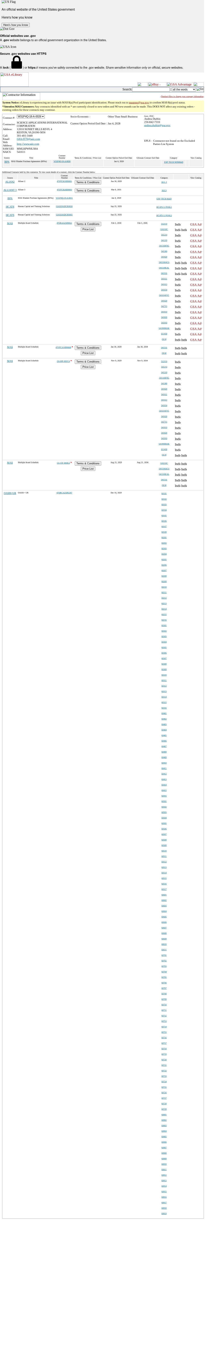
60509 (164, 845)
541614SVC (164, 295)
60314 (164, 697)
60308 (164, 664)
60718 (164, 1049)
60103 (164, 504)
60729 (164, 1109)
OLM (164, 339)
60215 (164, 614)
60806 (164, 1142)
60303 (164, 636)
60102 (164, 499)
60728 (164, 1103)
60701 (164, 955)
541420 (164, 257)
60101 (164, 493)
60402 (164, 719)
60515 (164, 878)
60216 (164, 620)
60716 (164, 1038)
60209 (164, 581)
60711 (164, 1010)
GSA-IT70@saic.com (28, 138)
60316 (164, 708)
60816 (164, 1197)
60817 (164, 1202)
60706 (164, 983)
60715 (164, 1032)
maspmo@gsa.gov (139, 102)
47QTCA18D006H (63, 347)
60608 (164, 933)
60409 (164, 757)
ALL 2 (164, 182)
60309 (164, 669)
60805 (164, 1136)
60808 (164, 1153)
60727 (164, 1098)
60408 (164, 752)
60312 (164, 686)
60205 (164, 559)
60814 (164, 1186)
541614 (164, 290)
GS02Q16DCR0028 (64, 206)
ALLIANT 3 (10, 190)
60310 (164, 675)
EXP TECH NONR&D (173, 162)
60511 (164, 856)
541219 (164, 240)
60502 (164, 807)
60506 (164, 829)
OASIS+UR (10, 493)
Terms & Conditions (88, 182)
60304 (164, 642)
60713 (164, 1021)
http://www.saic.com (28, 143)
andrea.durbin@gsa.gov (157, 125)
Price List (88, 229)
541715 (164, 306)
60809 (164, 1158)
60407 (164, 746)
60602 (164, 900)
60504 (164, 818)
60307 (164, 658)
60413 (164, 779)
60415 (164, 790)
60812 (164, 1175)
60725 (164, 1087)
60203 (164, 548)
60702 (164, 961)
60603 (164, 906)
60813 (164, 1180)
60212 (164, 598)
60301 (164, 625)
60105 (164, 515)
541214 (164, 235)
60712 (164, 1016)
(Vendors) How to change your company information (182, 96)
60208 (164, 576)
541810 (164, 312)
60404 (164, 730)
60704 (164, 972)
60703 (164, 966)
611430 (164, 334)
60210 (164, 587)
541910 (164, 323)
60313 (164, 691)
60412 (164, 774)
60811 (164, 1169)
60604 (164, 911)
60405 (164, 735)
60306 (164, 653)
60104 (164, 510)
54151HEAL (164, 268)
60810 (164, 1164)
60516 (164, 884)
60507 (164, 834)
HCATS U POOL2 (164, 215)
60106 (164, 521)
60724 (164, 1082)
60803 (164, 1125)
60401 (164, 713)
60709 (164, 999)
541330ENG (164, 246)
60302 (164, 631)
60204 (164, 554)
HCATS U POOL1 (164, 207)
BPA (6, 161)
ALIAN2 (10, 181)
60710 (164, 1005)
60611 (164, 950)
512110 (164, 224)
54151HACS (164, 262)
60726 (164, 1093)
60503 (164, 812)
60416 (164, 796)
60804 (164, 1131)
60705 (164, 977)
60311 (164, 680)
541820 (164, 317)
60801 (164, 1114)
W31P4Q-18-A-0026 (62, 161)
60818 (164, 1208)
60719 (164, 1054)
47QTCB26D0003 (64, 189)
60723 (164, 1076)
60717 (164, 1043)
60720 (164, 1060)
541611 (164, 279)
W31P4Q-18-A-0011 (64, 198)
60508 (164, 840)
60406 (164, 741)
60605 (164, 917)
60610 (164, 944)
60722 (164, 1071)
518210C (164, 229)
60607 (164, 928)
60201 (164, 537)
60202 (164, 543)
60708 (164, 994)
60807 (164, 1147)
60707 (164, 988)
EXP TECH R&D (164, 199)
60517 (164, 889)
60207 (164, 570)
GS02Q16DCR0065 (64, 215)
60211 (164, 592)
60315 (164, 702)
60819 (164, 1213)
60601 (164, 895)
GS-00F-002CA (63, 361)
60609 (164, 939)
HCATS (10, 206)
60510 (164, 851)
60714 (164, 1027)
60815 (164, 1191)
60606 (164, 922)
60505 (164, 823)
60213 (164, 603)
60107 (164, 526)
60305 (164, 647)
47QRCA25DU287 (64, 493)
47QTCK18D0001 (64, 181)
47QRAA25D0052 (64, 223)
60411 (164, 768)
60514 (164, 873)
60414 (164, 785)
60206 (164, 565)
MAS (10, 223)
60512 (164, 862)
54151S (164, 273)
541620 (164, 301)
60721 (164, 1065)
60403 (164, 724)
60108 (164, 532)
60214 (164, 609)
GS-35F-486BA (63, 463)
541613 (164, 284)
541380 (164, 251)
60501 (164, 801)
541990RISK (164, 328)
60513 (164, 867)
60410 (164, 763)
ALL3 (164, 190)
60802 (164, 1120)
